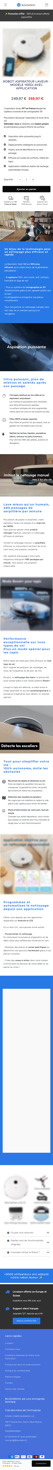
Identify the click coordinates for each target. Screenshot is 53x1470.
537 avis (16, 1466)
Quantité (8, 179)
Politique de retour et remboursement (23, 1364)
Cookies (9, 1383)
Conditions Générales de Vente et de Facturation (22, 1357)
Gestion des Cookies (14, 1389)
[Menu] (5, 5)
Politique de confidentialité (17, 1371)
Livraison (9, 1343)
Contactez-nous (12, 1349)
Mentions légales (13, 1377)
